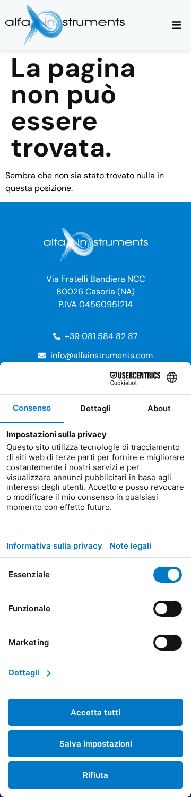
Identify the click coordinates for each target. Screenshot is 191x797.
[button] (176, 25)
